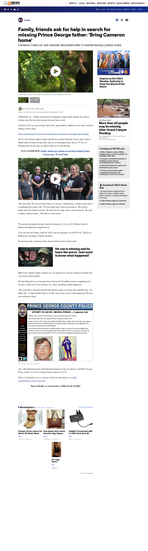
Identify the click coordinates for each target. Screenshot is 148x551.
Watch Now (137, 3)
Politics (133, 9)
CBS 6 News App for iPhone (113, 204)
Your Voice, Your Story (114, 9)
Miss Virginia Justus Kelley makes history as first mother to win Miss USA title (113, 154)
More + (140, 9)
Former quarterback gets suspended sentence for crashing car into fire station (111, 172)
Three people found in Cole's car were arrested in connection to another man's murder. (53, 133)
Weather (101, 3)
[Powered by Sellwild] (90, 473)
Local (82, 3)
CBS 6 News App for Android (113, 201)
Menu (72, 3)
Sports (111, 3)
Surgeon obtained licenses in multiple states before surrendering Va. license (112, 161)
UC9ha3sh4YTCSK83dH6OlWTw (15, 9)
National (90, 3)
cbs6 (8, 9)
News (98, 9)
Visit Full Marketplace (86, 407)
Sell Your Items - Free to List (44, 407)
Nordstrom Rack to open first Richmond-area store (112, 167)
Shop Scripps (123, 3)
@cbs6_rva (18, 9)
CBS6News (5, 9)
